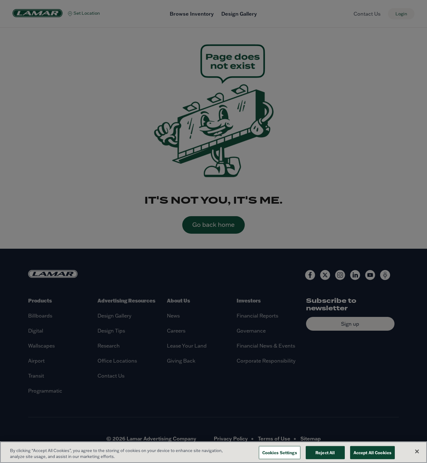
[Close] (417, 451)
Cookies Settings (279, 452)
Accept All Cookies (372, 452)
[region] (213, 452)
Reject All (325, 452)
